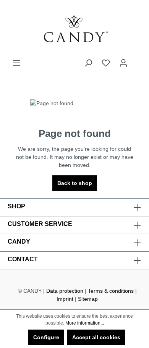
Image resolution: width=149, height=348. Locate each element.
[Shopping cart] (136, 60)
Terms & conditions (111, 291)
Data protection (64, 291)
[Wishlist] (106, 63)
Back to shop (74, 183)
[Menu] (16, 63)
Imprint (65, 299)
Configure (46, 337)
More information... (84, 323)
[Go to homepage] (74, 29)
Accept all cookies (96, 337)
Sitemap (88, 299)
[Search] (88, 63)
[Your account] (123, 63)
